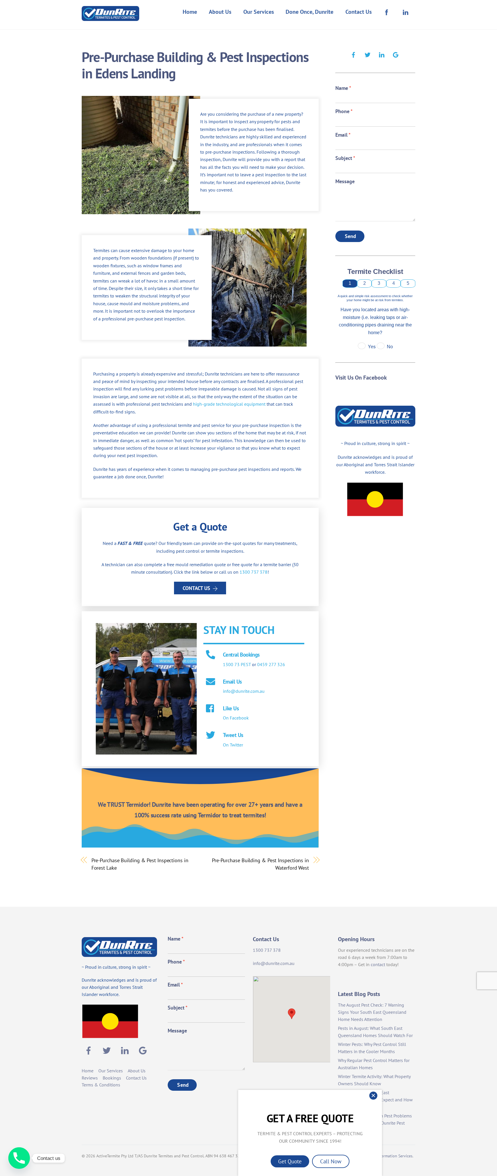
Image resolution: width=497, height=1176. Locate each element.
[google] (396, 54)
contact (378, 964)
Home (190, 12)
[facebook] (353, 54)
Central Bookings (241, 654)
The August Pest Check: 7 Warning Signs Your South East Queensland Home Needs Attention (372, 1012)
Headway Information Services (386, 1155)
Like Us (231, 708)
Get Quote (290, 1161)
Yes (372, 346)
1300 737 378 (253, 572)
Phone (344, 111)
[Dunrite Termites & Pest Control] (110, 17)
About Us (220, 12)
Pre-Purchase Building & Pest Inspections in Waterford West (260, 864)
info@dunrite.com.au (244, 691)
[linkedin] (381, 54)
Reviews (90, 1078)
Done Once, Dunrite (309, 12)
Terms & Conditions (101, 1085)
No (390, 346)
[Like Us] (210, 709)
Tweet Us (233, 734)
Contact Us (358, 12)
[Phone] (19, 1158)
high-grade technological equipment (229, 404)
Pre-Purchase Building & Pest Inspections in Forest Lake (139, 864)
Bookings (112, 1078)
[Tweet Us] (210, 735)
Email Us (232, 681)
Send (350, 236)
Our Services (258, 12)
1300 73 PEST (237, 664)
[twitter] (367, 54)
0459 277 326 (271, 664)
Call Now (330, 1161)
